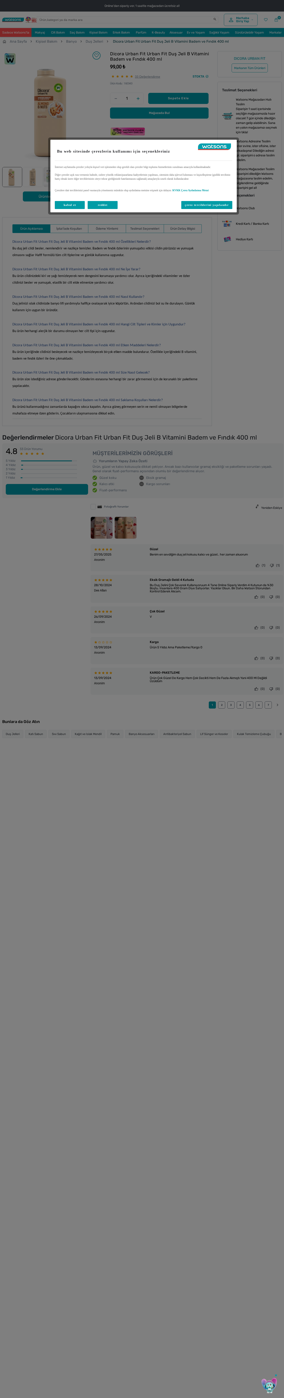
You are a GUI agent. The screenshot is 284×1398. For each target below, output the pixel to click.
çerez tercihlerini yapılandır (207, 205)
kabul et (70, 205)
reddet (103, 205)
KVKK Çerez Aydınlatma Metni (190, 190)
